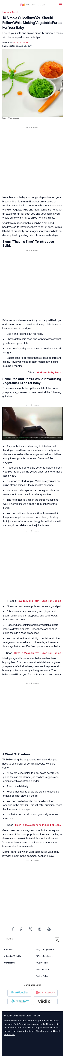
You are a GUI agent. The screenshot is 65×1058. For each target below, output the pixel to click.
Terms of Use (42, 969)
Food (15, 12)
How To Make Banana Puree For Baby (38, 824)
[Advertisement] (32, 164)
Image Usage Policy (45, 949)
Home (5, 12)
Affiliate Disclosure (44, 956)
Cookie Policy (42, 976)
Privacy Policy (42, 963)
